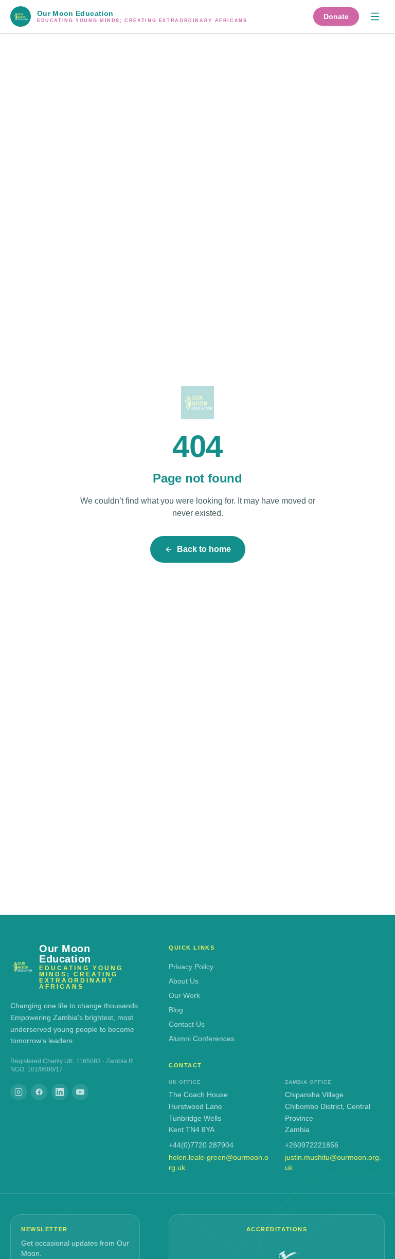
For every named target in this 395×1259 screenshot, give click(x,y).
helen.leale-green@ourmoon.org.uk (218, 1162)
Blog (176, 1010)
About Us (184, 981)
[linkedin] (59, 1092)
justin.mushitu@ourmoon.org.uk (333, 1162)
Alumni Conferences (202, 1038)
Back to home (204, 549)
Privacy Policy (191, 966)
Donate (336, 16)
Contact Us (187, 1024)
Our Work (184, 995)
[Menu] (375, 16)
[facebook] (39, 1092)
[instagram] (18, 1092)
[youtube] (80, 1092)
